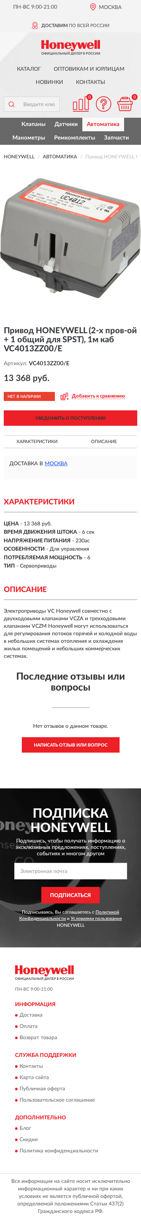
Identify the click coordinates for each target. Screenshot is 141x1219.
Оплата (29, 1026)
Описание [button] (104, 441)
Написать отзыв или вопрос (71, 745)
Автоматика (103, 124)
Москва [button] (56, 463)
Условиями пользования (96, 918)
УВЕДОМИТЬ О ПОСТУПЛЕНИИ (70, 418)
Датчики (66, 124)
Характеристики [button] (37, 441)
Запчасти (116, 138)
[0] (125, 104)
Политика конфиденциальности (59, 1151)
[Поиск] (11, 104)
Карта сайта (34, 1077)
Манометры (28, 138)
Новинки (49, 82)
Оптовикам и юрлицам (89, 69)
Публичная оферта (42, 1088)
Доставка (31, 1015)
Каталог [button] (29, 69)
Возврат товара (38, 1038)
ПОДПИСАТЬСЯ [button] (70, 895)
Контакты (90, 82)
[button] (103, 104)
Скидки (29, 1139)
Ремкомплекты (74, 138)
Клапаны (33, 124)
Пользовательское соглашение (57, 1100)
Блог (25, 1128)
